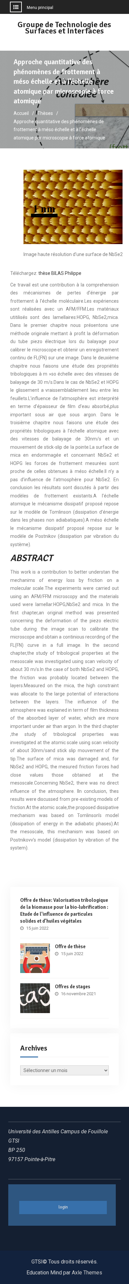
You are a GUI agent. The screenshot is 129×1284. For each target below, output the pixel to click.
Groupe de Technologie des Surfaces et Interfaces (64, 28)
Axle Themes (87, 1272)
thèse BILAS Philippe (59, 273)
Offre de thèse (70, 947)
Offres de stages (72, 987)
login (63, 1207)
